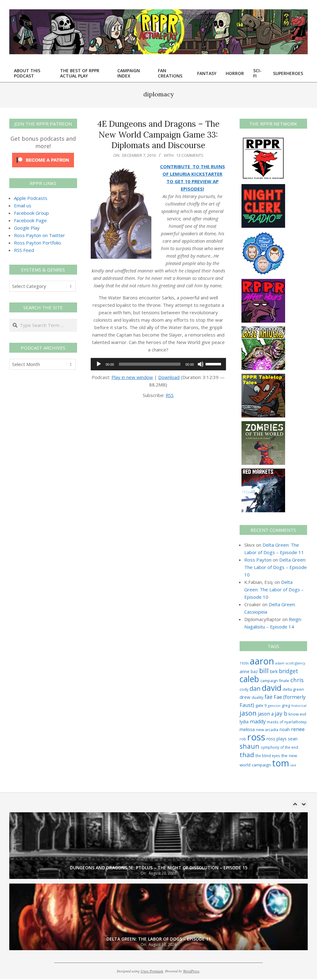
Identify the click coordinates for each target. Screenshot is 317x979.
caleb (249, 679)
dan (255, 688)
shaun (249, 746)
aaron (262, 661)
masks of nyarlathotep (287, 721)
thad (247, 754)
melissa (247, 729)
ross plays (277, 739)
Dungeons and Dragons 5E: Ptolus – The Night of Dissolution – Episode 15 (158, 868)
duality (257, 697)
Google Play (27, 228)
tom (280, 763)
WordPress (191, 970)
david (271, 687)
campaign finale (274, 680)
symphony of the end (279, 747)
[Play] (99, 364)
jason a (266, 713)
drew (245, 697)
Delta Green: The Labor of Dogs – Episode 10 (275, 567)
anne (245, 671)
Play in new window (132, 377)
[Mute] (201, 364)
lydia (244, 722)
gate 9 (261, 705)
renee (298, 729)
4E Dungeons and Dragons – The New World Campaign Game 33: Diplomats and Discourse (158, 134)
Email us (22, 205)
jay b (281, 713)
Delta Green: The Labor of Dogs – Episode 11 (158, 939)
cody (244, 689)
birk (274, 671)
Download (169, 377)
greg (286, 705)
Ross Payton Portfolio (37, 243)
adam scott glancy (290, 663)
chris (297, 680)
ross (256, 737)
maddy (258, 721)
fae (268, 696)
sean (292, 739)
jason (248, 712)
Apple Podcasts (30, 198)
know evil (297, 714)
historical (298, 705)
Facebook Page (30, 220)
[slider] (214, 363)
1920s (244, 663)
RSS (170, 395)
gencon (274, 705)
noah (285, 729)
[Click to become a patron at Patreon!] (43, 156)
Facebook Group (31, 213)
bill (264, 670)
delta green (293, 689)
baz (254, 671)
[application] (158, 364)
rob (243, 738)
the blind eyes (267, 755)
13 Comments (189, 155)
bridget (288, 671)
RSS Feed (24, 250)
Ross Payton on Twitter (39, 235)
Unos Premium (152, 970)
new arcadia (267, 729)
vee (293, 765)
